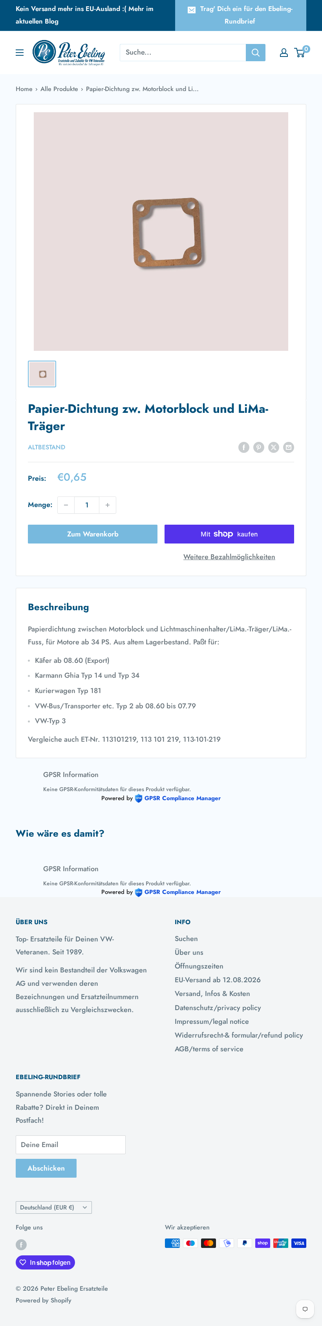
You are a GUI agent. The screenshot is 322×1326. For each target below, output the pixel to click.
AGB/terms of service (209, 1049)
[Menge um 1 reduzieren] (66, 505)
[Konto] (284, 52)
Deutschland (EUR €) (47, 1207)
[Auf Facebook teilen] (243, 447)
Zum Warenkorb (93, 534)
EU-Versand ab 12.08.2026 (218, 980)
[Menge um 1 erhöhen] (107, 505)
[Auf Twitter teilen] (273, 447)
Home (24, 88)
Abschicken (46, 1168)
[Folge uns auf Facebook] (21, 1244)
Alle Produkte (59, 88)
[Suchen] (255, 52)
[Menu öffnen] (20, 52)
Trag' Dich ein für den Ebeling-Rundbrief (246, 15)
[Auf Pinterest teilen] (258, 447)
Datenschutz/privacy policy (218, 1008)
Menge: (40, 505)
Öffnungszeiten (199, 966)
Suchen (186, 939)
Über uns (189, 952)
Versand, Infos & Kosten (212, 994)
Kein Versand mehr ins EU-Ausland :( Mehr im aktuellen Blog (85, 15)
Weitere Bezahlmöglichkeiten (229, 557)
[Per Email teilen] (288, 447)
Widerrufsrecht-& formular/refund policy (239, 1035)
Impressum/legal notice (212, 1021)
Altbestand (46, 447)
